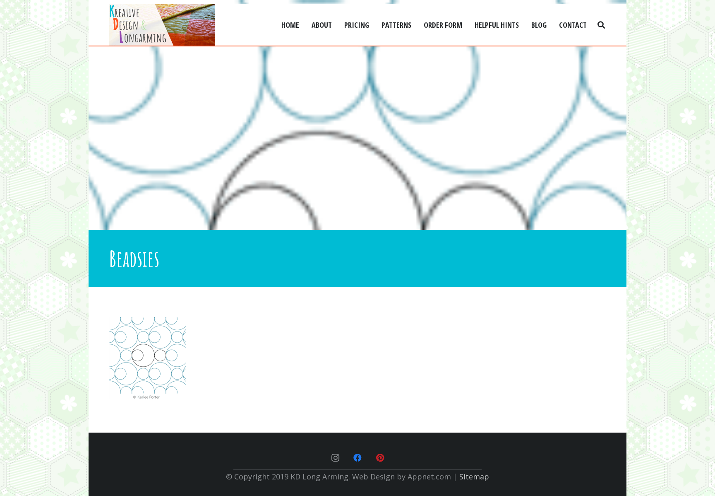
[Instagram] (335, 458)
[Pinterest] (379, 458)
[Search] (601, 25)
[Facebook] (357, 458)
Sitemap (474, 476)
